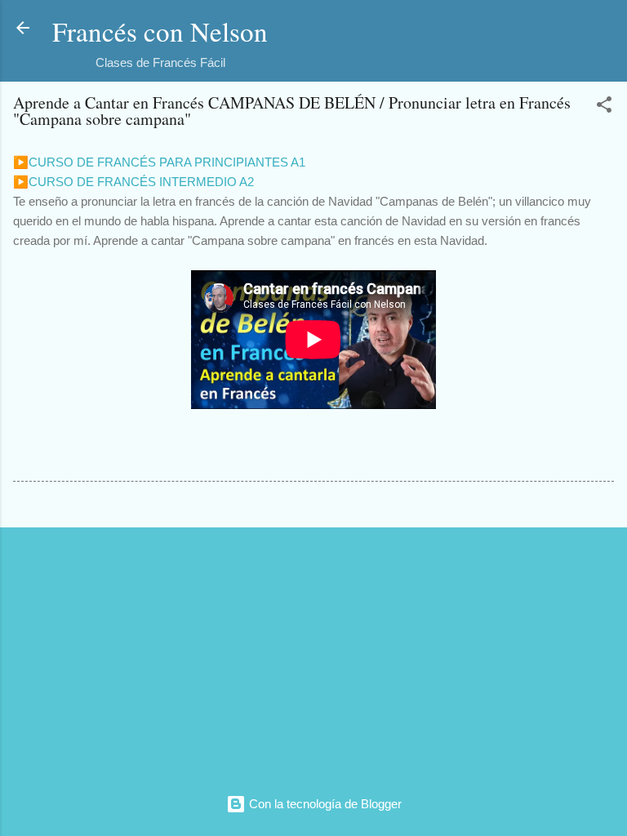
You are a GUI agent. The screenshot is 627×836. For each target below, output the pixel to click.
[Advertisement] (313, 654)
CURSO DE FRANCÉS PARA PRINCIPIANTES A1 (167, 162)
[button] (604, 107)
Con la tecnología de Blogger (324, 804)
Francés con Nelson (160, 31)
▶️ (21, 162)
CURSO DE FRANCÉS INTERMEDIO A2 (141, 182)
